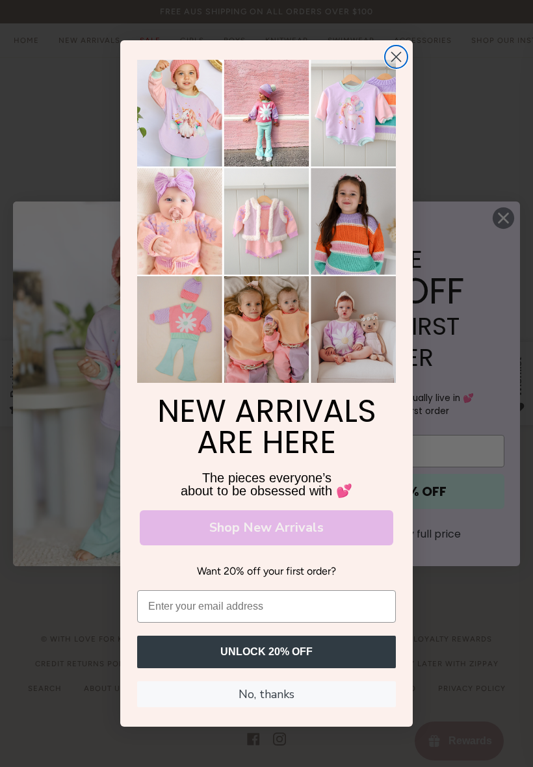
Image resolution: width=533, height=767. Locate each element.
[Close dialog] (396, 57)
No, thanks (266, 694)
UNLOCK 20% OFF (266, 651)
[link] (266, 222)
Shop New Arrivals (266, 527)
